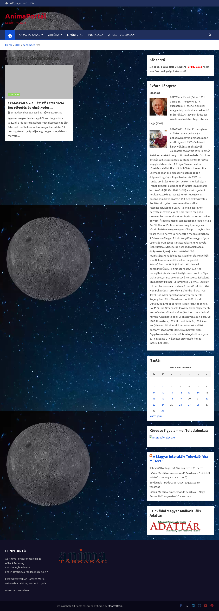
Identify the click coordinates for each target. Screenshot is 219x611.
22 (206, 398)
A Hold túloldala (120, 34)
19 (180, 398)
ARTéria (53, 34)
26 (180, 404)
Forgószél (14, 95)
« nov (153, 416)
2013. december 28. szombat (26, 112)
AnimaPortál (25, 16)
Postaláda (95, 34)
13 (189, 392)
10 (163, 392)
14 (198, 392)
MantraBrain (115, 605)
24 (163, 404)
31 (163, 410)
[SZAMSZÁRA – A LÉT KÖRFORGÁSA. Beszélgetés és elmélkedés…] (39, 82)
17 (163, 398)
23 (154, 404)
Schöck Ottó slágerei (162, 468)
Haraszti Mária (54, 112)
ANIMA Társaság (29, 34)
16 (154, 398)
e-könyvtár (75, 34)
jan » (160, 416)
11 (171, 392)
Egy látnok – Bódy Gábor (164, 482)
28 (198, 404)
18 (171, 398)
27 (189, 404)
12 (180, 392)
